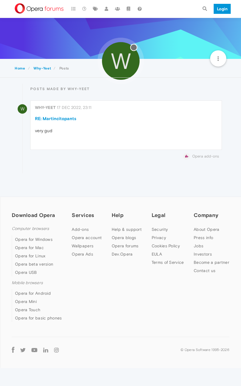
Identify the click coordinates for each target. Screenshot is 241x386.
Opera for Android (33, 293)
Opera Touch (27, 309)
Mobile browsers (27, 282)
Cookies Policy (166, 245)
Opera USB (26, 272)
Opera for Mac (29, 247)
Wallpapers (82, 245)
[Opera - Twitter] (23, 349)
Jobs (198, 245)
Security (160, 229)
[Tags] (95, 9)
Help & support (127, 229)
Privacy (159, 237)
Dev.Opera (122, 254)
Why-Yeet (45, 107)
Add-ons (80, 229)
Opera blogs (124, 237)
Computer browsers (30, 228)
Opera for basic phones (38, 318)
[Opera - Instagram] (56, 349)
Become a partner (211, 262)
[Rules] (128, 9)
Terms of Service (168, 262)
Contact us (204, 270)
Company (206, 215)
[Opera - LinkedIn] (45, 349)
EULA (157, 254)
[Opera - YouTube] (34, 349)
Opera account (87, 237)
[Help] (139, 9)
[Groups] (117, 9)
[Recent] (84, 9)
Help (117, 215)
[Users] (106, 9)
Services (83, 215)
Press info (203, 237)
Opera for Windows (34, 239)
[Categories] (73, 9)
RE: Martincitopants (55, 118)
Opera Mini (26, 301)
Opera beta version (34, 264)
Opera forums (125, 245)
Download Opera (33, 215)
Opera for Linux (30, 256)
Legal (159, 215)
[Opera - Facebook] (13, 349)
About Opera (206, 229)
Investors (203, 254)
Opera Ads (82, 254)
